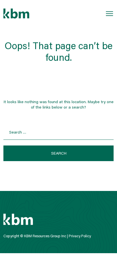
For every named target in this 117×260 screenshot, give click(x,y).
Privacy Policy (80, 236)
